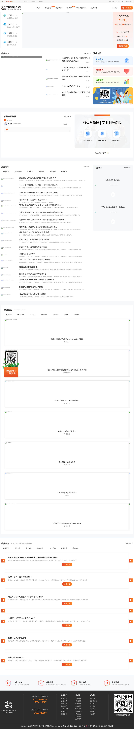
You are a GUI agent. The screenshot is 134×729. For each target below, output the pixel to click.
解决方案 (93, 714)
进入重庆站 (9, 1)
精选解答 (64, 714)
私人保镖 (78, 716)
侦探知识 (59, 8)
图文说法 (64, 703)
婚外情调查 (93, 701)
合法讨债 (93, 709)
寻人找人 (78, 698)
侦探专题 (64, 701)
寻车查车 (78, 714)
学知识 (41, 1)
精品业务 (94, 8)
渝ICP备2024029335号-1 (77, 726)
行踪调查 (78, 709)
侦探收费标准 (81, 8)
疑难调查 (78, 701)
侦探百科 (64, 698)
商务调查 (78, 703)
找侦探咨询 (123, 46)
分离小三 (93, 698)
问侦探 (33, 1)
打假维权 (78, 711)
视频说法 (64, 706)
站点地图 (66, 726)
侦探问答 (64, 711)
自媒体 (92, 711)
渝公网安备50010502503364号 (97, 726)
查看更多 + (87, 53)
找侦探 (26, 1)
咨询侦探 (48, 8)
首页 (18, 1)
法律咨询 (78, 719)
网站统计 (111, 726)
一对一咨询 (64, 709)
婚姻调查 (78, 706)
